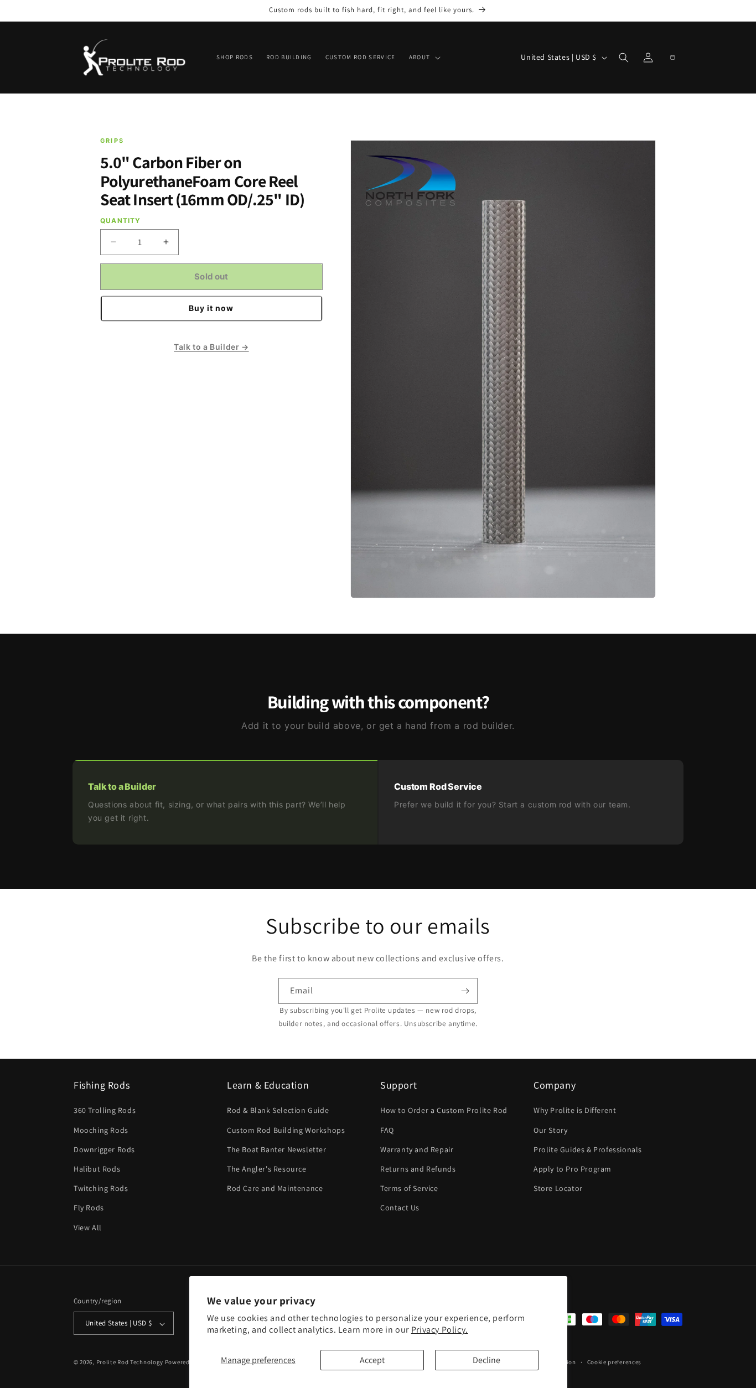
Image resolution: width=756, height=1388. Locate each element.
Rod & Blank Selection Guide (278, 1111)
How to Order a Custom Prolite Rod (444, 1111)
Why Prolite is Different (575, 1111)
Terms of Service (409, 1189)
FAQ (387, 1130)
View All (88, 1227)
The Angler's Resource (267, 1169)
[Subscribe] (465, 991)
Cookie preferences (614, 1362)
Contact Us (400, 1208)
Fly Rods (89, 1208)
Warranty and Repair (416, 1149)
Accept (372, 1360)
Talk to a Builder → (211, 346)
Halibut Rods (97, 1169)
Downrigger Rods (104, 1149)
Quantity (120, 220)
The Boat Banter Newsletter (277, 1149)
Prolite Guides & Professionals (588, 1149)
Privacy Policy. (439, 1329)
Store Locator (558, 1189)
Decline (486, 1360)
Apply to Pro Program (573, 1169)
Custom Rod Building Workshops (286, 1130)
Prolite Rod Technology (129, 1362)
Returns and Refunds (417, 1169)
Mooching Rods (101, 1130)
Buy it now (211, 308)
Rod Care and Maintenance (275, 1189)
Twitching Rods (101, 1189)
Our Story (550, 1130)
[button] (424, 57)
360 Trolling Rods (105, 1111)
